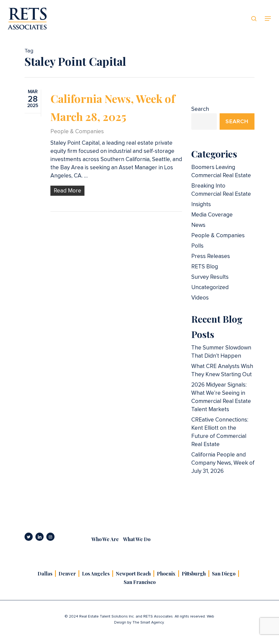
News (198, 225)
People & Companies (77, 131)
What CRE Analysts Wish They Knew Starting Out (222, 370)
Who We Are (105, 539)
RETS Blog (204, 266)
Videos (200, 298)
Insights (201, 204)
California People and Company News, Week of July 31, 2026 (222, 463)
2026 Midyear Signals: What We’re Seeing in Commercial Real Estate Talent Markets (221, 397)
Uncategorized (210, 287)
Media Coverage (212, 215)
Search (200, 109)
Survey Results (210, 277)
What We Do (136, 539)
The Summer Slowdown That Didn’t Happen (221, 352)
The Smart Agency (148, 622)
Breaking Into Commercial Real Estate (221, 190)
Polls (197, 246)
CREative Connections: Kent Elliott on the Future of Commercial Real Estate (219, 432)
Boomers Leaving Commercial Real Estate (221, 171)
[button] (268, 19)
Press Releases (210, 256)
